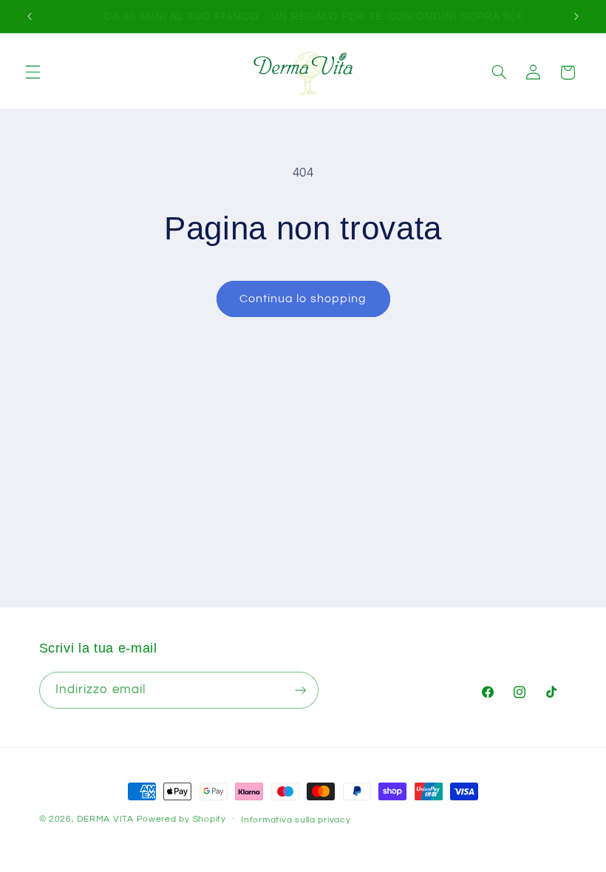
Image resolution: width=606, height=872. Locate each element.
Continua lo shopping (303, 298)
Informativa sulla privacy (295, 820)
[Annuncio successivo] (576, 16)
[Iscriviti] (300, 690)
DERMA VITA (105, 819)
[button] (33, 72)
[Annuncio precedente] (29, 16)
